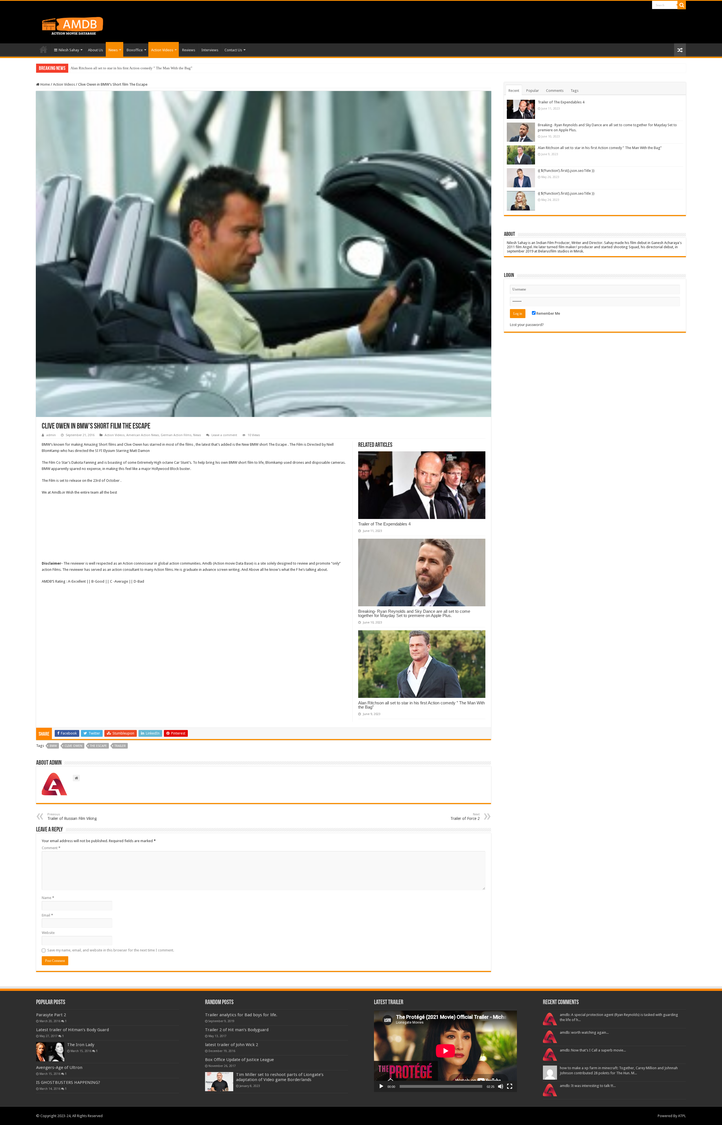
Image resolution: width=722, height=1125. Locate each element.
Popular (532, 90)
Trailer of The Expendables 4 (384, 524)
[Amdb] (78, 25)
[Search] (681, 5)
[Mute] (500, 1086)
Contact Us (233, 50)
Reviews (188, 50)
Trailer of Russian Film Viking (72, 817)
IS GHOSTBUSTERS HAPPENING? (68, 1082)
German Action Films (176, 435)
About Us (95, 50)
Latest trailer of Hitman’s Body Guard (72, 1029)
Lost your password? (527, 325)
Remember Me (548, 313)
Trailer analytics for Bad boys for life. (241, 1014)
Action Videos (162, 50)
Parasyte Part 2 (51, 1014)
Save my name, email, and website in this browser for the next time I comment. (110, 950)
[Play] (381, 1086)
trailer (120, 746)
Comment (51, 848)
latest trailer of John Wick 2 (231, 1044)
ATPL (682, 1116)
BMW (53, 746)
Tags (574, 90)
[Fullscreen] (509, 1086)
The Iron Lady (80, 1044)
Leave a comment (224, 435)
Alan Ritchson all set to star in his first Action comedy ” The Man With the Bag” (131, 68)
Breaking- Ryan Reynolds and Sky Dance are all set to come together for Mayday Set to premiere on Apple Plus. (414, 613)
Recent (514, 90)
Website (48, 933)
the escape (98, 746)
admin (51, 435)
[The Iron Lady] (50, 1051)
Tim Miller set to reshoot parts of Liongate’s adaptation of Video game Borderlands (279, 1077)
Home (43, 49)
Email (47, 915)
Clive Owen (73, 746)
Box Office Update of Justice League (239, 1059)
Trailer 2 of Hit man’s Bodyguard (236, 1029)
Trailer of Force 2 (465, 817)
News (113, 50)
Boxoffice (135, 50)
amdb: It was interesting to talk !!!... (588, 1086)
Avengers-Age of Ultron (59, 1067)
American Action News (142, 435)
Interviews (209, 50)
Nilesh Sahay (69, 50)
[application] (445, 1051)
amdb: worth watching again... (584, 1032)
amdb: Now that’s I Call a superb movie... (593, 1050)
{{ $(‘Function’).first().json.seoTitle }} (566, 170)
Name (48, 898)
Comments (554, 90)
